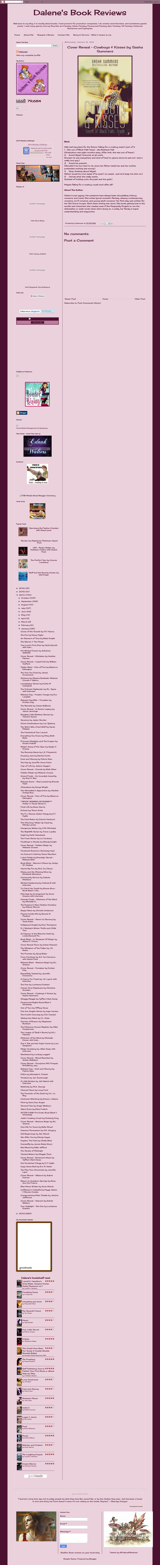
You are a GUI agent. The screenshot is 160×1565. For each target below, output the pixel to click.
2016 (22, 588)
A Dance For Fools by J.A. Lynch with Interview (39, 980)
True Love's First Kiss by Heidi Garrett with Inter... (39, 646)
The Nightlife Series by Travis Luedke (38, 832)
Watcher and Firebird (32, 1445)
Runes (25, 1436)
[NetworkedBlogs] (37, 319)
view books (49, 157)
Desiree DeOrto (29, 1361)
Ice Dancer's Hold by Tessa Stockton (38, 854)
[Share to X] (107, 223)
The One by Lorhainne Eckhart (35, 984)
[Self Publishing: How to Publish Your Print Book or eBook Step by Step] (20, 1375)
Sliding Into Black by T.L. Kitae (35, 1018)
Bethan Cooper (29, 1332)
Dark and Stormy (30, 1389)
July (23, 608)
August (24, 605)
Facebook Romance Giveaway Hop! (37, 851)
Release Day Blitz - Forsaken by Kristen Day (36, 701)
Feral (24, 1426)
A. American (28, 1294)
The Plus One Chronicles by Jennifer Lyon (38, 1171)
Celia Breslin (28, 1322)
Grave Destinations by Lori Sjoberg (38, 723)
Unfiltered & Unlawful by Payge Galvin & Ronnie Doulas (39, 1191)
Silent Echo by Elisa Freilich (34, 1109)
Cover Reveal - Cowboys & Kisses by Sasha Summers (38, 994)
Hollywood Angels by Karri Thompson (39, 925)
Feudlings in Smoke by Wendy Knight (38, 842)
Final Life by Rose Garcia (33, 807)
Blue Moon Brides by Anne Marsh (37, 1186)
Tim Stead (28, 1313)
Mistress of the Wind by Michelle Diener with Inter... (37, 1039)
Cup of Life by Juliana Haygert (35, 766)
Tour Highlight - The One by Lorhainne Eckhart (39, 1207)
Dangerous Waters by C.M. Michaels (38, 828)
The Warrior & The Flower (32, 642)
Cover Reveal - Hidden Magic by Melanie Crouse (36, 846)
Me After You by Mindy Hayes (35, 1137)
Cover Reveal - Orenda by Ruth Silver (38, 769)
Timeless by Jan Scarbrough (34, 1078)
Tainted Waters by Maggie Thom (36, 1154)
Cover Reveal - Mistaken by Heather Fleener (38, 657)
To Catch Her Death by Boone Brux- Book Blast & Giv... (38, 889)
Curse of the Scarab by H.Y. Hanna (37, 631)
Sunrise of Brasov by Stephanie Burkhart (36, 1022)
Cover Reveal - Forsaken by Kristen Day (38, 969)
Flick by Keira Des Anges (33, 1102)
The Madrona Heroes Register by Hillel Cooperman (39, 1028)
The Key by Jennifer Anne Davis (36, 762)
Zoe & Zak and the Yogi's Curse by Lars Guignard (39, 1044)
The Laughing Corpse (32, 1454)
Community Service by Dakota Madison (35, 878)
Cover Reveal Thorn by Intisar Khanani (39, 945)
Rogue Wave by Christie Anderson (37, 910)
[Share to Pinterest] (111, 223)
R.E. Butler (28, 1419)
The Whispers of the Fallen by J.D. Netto (37, 949)
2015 (22, 592)
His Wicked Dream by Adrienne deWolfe (36, 652)
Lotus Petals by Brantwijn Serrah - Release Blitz (37, 858)
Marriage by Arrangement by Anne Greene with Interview (37, 895)
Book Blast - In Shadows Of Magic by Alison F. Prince (39, 940)
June (23, 611)
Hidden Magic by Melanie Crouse (37, 773)
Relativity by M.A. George (33, 1087)
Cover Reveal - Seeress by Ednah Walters (37, 1202)
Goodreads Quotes (136, 1506)
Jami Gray (28, 1400)
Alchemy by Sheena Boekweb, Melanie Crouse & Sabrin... (39, 679)
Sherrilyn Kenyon (30, 1466)
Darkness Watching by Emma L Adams (39, 1099)
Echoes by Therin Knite (32, 810)
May (23, 615)
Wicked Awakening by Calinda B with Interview (38, 884)
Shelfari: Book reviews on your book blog (80, 1553)
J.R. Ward (27, 1381)
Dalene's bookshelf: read (35, 1278)
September (26, 601)
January (25, 629)
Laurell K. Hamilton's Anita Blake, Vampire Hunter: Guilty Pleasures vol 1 (35, 1283)
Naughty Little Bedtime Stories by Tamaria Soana (37, 715)
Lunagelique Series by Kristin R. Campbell (36, 685)
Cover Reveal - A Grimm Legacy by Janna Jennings (37, 710)
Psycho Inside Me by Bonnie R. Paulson (36, 915)
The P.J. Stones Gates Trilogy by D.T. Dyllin (38, 815)
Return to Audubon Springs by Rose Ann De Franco (38, 1182)
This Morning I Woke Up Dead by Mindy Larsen (36, 824)
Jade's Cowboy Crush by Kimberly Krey (40, 1118)
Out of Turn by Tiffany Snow (34, 1008)
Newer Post (70, 299)
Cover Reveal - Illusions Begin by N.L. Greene (38, 1122)
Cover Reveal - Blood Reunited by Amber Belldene (37, 1059)
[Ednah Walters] (38, 456)
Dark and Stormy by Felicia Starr (36, 759)
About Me (29, 35)
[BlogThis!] (104, 223)
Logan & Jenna (29, 1417)
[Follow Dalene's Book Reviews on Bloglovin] (37, 312)
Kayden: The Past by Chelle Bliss (36, 1140)
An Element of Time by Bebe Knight (38, 638)
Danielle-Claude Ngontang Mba (35, 1355)
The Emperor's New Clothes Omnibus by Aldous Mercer (38, 906)
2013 (22, 1213)
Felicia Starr (28, 1391)
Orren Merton (29, 1447)
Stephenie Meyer (30, 1341)
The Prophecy (28, 1359)
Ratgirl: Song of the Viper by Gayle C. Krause (39, 748)
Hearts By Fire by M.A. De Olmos (37, 868)
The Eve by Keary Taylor (32, 635)
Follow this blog (37, 322)
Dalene (33, 148)
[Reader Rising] (37, 406)
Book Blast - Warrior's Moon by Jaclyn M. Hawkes (39, 864)
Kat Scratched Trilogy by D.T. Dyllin (37, 1163)
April (23, 618)
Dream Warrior (29, 1464)
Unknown (23, 52)
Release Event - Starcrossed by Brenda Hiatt (40, 783)
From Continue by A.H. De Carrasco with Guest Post (38, 958)
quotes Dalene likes (80, 1493)
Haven (25, 1320)
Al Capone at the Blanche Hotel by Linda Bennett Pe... (37, 935)
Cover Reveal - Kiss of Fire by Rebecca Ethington (39, 797)
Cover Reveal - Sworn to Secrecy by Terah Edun (38, 920)
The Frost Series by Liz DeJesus (36, 838)
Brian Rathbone (29, 1428)
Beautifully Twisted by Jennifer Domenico (35, 974)
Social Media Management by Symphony (32, 428)
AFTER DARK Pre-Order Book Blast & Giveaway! (39, 1114)
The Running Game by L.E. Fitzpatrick (38, 752)
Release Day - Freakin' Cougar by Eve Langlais (39, 696)
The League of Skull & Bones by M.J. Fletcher (38, 1033)
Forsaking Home (30, 1292)
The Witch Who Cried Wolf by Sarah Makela (38, 728)
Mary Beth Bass (30, 1303)
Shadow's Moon (30, 1398)
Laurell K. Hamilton (30, 1288)
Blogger (92, 1559)
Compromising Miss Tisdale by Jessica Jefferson (39, 1196)
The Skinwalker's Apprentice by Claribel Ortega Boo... (39, 791)
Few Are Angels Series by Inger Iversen (39, 1011)
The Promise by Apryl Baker (34, 954)
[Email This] (102, 223)
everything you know (32, 1301)
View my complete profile (28, 55)
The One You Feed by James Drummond (34, 674)
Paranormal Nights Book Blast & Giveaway (36, 1003)
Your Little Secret (30, 1330)
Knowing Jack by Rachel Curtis (35, 756)
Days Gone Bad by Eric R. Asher (36, 1166)
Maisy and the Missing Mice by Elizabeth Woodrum (36, 873)
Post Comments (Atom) (89, 303)
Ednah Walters (29, 1438)
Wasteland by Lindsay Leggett (35, 1054)
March (24, 622)
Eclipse (25, 1339)
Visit (37, 221)
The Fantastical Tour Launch (34, 732)
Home (17, 35)
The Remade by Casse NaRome (36, 706)
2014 (22, 595)
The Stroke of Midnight (32, 1151)
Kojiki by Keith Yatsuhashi (33, 835)
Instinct (26, 1408)
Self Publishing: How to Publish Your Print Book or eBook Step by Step (38, 1371)
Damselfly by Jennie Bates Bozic (36, 1144)
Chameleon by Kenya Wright (34, 787)
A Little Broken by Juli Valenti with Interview (37, 1082)
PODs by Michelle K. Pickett (34, 1074)
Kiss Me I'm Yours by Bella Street (37, 1127)
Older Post (140, 299)
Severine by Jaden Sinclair (33, 720)
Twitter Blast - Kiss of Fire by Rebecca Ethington (39, 668)
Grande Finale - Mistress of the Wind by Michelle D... (39, 900)
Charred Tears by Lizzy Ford (34, 1090)
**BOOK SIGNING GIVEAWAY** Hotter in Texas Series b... (36, 802)
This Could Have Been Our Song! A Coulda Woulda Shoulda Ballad (35, 1350)
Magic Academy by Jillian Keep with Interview (38, 1050)
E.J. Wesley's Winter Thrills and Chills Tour (38, 929)
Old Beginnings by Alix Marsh (35, 1134)
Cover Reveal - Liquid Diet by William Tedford (38, 663)
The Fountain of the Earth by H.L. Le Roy (38, 1094)
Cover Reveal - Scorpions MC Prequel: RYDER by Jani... (39, 1064)
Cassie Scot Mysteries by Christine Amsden (38, 989)
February (25, 625)
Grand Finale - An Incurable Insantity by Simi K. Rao (38, 777)
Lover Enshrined (30, 1380)
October (25, 598)
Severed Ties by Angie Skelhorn (36, 1106)
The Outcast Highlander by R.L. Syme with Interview (38, 690)
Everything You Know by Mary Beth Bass (37, 737)
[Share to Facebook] (109, 223)
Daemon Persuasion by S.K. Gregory (38, 1130)
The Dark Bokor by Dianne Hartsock (38, 819)
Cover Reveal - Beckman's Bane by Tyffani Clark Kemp (37, 1159)
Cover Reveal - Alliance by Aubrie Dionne (37, 1176)
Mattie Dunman (29, 1409)
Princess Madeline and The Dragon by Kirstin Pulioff (39, 742)
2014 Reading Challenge (37, 144)
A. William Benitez (30, 1375)
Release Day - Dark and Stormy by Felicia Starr (37, 1070)
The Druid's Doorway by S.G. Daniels (38, 1015)
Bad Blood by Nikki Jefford (34, 1147)
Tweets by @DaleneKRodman (124, 1552)
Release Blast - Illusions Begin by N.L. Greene (39, 963)
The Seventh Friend (31, 1311)
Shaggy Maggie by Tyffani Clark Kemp (39, 999)
